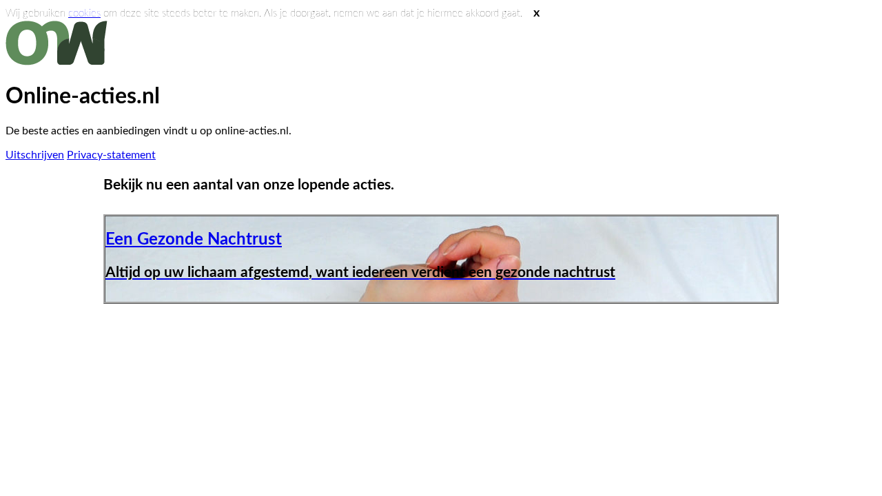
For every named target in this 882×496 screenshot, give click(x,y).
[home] (60, 62)
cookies (84, 13)
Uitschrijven (35, 155)
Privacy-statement (111, 155)
